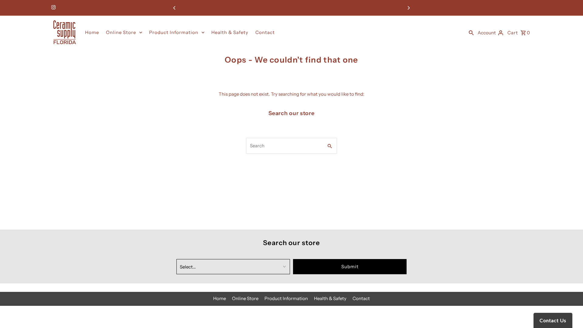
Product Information (173, 32)
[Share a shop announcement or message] (291, 8)
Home (92, 32)
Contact (265, 32)
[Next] (408, 7)
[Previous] (174, 7)
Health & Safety (229, 32)
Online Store (121, 32)
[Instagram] (53, 8)
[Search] (471, 32)
